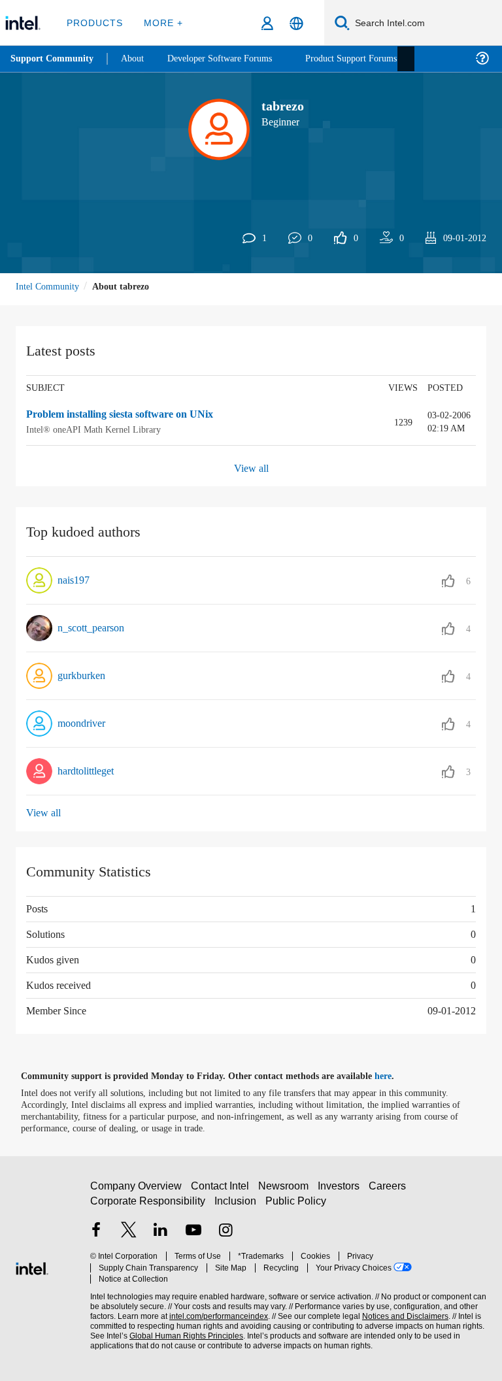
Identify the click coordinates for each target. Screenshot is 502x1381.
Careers (390, 1191)
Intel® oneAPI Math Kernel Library (94, 429)
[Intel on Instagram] (225, 1236)
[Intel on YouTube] (193, 1236)
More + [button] (159, 22)
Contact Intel (222, 1191)
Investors (341, 1191)
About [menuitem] (136, 58)
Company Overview (136, 1191)
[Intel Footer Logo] (32, 1266)
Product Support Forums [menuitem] (369, 58)
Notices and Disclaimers (402, 1310)
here (394, 1076)
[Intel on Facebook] (96, 1236)
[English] (296, 23)
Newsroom (286, 1191)
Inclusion (236, 1206)
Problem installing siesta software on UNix (132, 415)
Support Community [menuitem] (53, 59)
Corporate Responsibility (148, 1206)
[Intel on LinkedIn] (161, 1236)
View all (251, 468)
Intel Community (50, 286)
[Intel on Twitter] (129, 1236)
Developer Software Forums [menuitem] (229, 58)
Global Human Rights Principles (182, 1329)
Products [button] (93, 22)
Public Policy (296, 1206)
